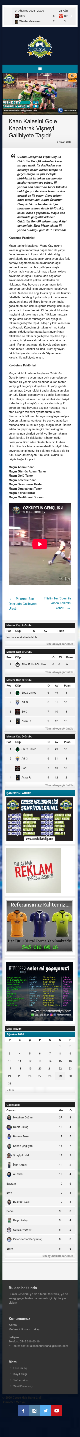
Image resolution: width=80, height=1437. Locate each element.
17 (9, 1068)
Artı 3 (25, 702)
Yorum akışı (20, 1380)
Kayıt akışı (20, 1374)
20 (40, 1068)
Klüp (18, 631)
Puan (61, 631)
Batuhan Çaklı (21, 1201)
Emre (9, 1248)
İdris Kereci (20, 1164)
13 (40, 1061)
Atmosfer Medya (13, 1402)
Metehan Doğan (23, 1117)
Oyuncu (11, 1110)
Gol (61, 1110)
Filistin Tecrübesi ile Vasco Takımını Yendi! (57, 603)
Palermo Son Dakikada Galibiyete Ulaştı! (23, 603)
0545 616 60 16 (30, 1341)
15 (60, 1061)
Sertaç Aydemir (22, 1229)
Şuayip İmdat (21, 1155)
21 (50, 1068)
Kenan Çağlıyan (23, 1146)
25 (19, 1076)
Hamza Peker (21, 1136)
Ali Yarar (18, 1174)
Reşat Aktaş (20, 1220)
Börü (24, 711)
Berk (9, 1192)
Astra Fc (26, 721)
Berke (10, 1211)
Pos (8, 631)
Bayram (11, 1183)
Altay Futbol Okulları (34, 664)
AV (45, 631)
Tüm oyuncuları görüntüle (57, 1256)
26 (30, 1076)
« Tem (10, 1090)
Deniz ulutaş (20, 1127)
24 (9, 1076)
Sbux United (29, 692)
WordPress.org (22, 1386)
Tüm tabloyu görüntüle (59, 644)
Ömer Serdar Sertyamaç (27, 1239)
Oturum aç (20, 1368)
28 (50, 1076)
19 (30, 1068)
